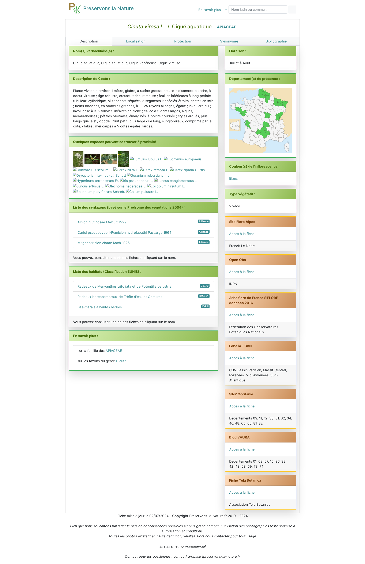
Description (89, 41)
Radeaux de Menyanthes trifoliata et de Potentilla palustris (143, 286)
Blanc (233, 178)
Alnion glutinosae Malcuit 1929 (143, 222)
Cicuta (121, 361)
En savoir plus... (211, 10)
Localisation (135, 41)
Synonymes (229, 41)
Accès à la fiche (242, 234)
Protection (182, 41)
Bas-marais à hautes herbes (143, 307)
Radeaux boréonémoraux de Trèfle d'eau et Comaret (143, 296)
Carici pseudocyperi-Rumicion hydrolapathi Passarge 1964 (143, 232)
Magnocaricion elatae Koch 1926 (143, 242)
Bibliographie (276, 41)
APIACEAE (226, 27)
